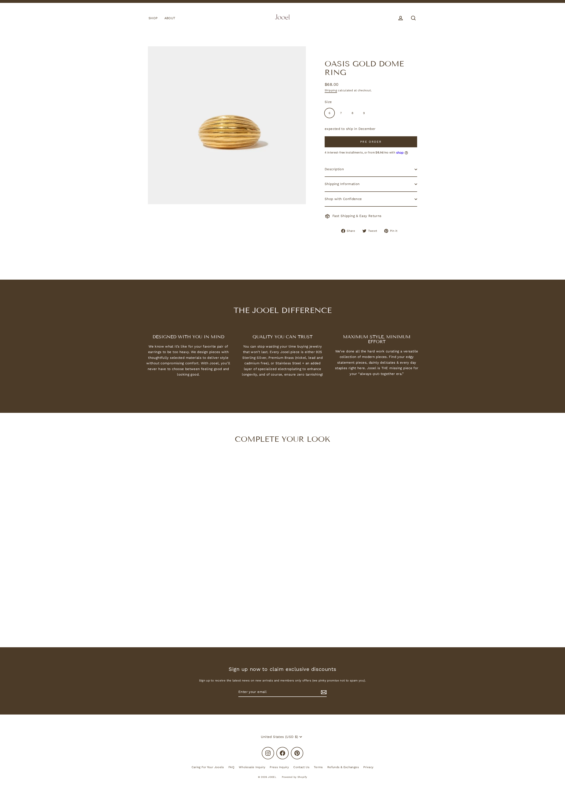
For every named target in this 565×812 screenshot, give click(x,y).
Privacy (368, 767)
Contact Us (301, 767)
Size (328, 102)
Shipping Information (342, 184)
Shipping (331, 90)
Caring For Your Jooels (208, 767)
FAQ (231, 767)
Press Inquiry (279, 767)
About (169, 18)
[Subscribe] (323, 692)
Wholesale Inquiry (252, 767)
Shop (153, 18)
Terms (318, 767)
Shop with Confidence (343, 199)
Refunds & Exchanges (343, 767)
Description (334, 169)
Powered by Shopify (294, 777)
